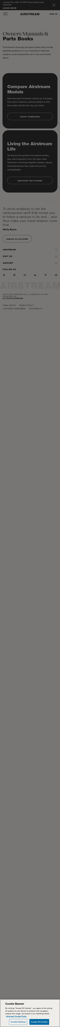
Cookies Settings (18, 1022)
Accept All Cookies (39, 1022)
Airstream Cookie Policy (16, 1016)
